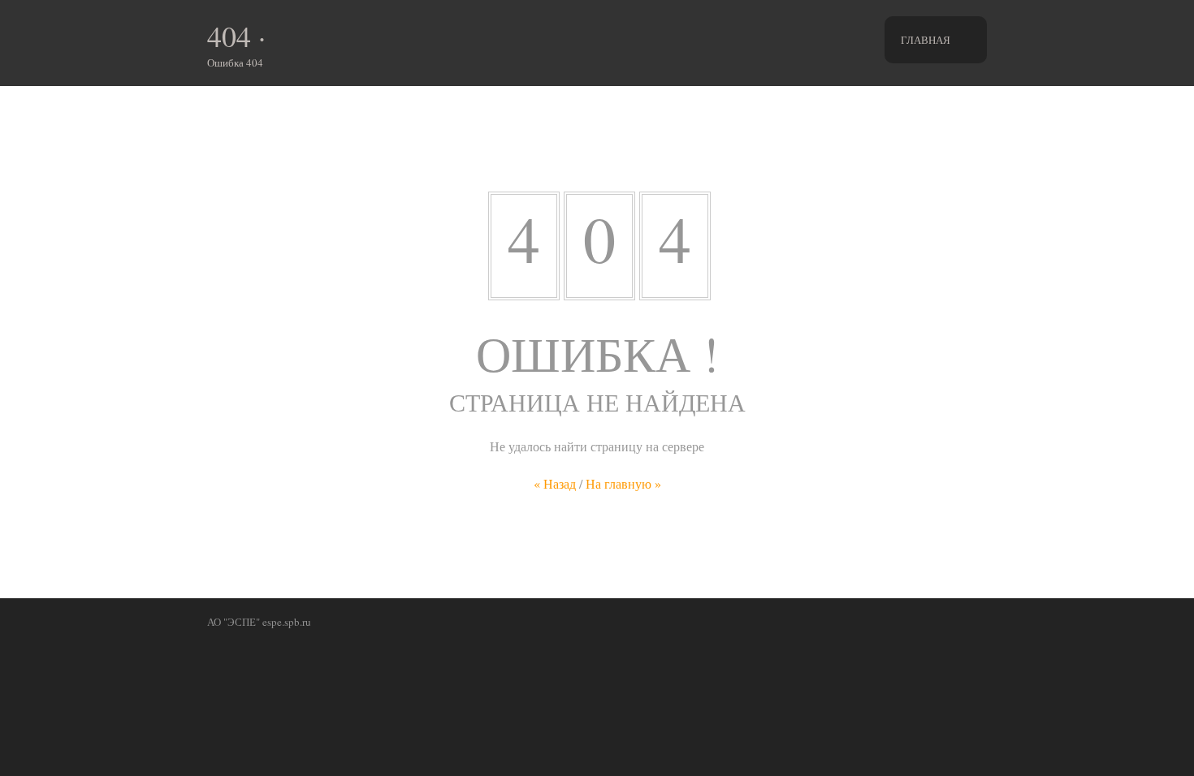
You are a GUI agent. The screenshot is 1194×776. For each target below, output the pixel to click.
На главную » (623, 483)
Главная (925, 39)
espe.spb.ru (286, 621)
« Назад (555, 483)
